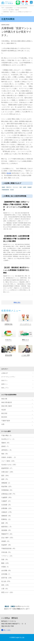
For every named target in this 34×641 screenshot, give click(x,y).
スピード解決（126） (8, 461)
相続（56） (5, 453)
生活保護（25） (6, 505)
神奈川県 (4, 399)
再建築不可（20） (7, 534)
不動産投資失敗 (5, 189)
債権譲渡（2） (6, 483)
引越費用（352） (7, 497)
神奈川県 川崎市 (6, 406)
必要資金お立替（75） (8, 494)
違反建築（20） (6, 530)
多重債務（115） (6, 508)
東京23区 (4, 413)
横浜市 (7, 606)
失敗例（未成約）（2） (9, 457)
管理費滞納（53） (7, 490)
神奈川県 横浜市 (6, 402)
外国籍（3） (5, 567)
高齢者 (17, 9)
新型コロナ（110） (7, 592)
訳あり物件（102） (7, 537)
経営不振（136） (7, 578)
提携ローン (4, 384)
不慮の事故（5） (6, 435)
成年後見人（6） (6, 450)
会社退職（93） (6, 570)
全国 (20, 187)
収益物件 (30, 187)
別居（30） (5, 559)
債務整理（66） (6, 516)
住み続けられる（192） (9, 464)
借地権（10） (5, 541)
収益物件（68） (6, 545)
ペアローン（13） (7, 556)
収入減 (11, 189)
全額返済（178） (7, 512)
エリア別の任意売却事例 (20, 7)
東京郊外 (4, 417)
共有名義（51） (6, 552)
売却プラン (8, 187)
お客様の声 (4, 373)
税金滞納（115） (6, 486)
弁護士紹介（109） (7, 472)
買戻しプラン (5, 387)
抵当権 (9, 173)
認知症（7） (5, 446)
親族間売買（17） (7, 468)
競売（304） (5, 475)
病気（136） (5, 585)
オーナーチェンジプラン (8, 376)
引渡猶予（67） (6, 501)
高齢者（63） (5, 442)
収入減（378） (6, 581)
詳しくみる (7, 630)
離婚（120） (5, 563)
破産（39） (5, 523)
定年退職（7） (6, 574)
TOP (2, 7)
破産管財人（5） (6, 526)
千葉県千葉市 (5, 420)
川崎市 (13, 606)
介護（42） (5, 588)
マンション (15, 187)
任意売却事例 (9, 7)
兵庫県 (24, 187)
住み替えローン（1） (8, 439)
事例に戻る (17, 302)
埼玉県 (3, 410)
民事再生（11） (6, 519)
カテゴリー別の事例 (8, 9)
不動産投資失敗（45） (8, 548)
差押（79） (5, 479)
